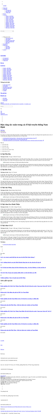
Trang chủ (5, 7)
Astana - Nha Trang (10, 20)
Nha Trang (8, 47)
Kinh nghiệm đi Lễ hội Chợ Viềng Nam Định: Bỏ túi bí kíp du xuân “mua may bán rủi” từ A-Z (26, 286)
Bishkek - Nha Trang (10, 23)
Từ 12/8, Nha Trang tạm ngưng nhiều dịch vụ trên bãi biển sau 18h (18, 272)
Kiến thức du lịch (11, 406)
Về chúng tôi (8, 10)
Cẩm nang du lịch (9, 38)
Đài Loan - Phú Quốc (10, 27)
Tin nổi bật (5, 44)
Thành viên (8, 12)
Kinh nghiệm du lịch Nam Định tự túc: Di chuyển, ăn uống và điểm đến (20, 298)
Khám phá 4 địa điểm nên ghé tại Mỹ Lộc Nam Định (15, 292)
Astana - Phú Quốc (10, 21)
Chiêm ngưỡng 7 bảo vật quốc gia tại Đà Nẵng (13, 277)
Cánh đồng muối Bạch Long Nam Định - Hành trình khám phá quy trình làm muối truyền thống (22, 140)
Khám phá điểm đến (10, 41)
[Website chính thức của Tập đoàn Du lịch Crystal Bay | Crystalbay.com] (16, 103)
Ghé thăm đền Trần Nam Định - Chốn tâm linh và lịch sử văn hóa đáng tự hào (19, 138)
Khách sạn (5, 45)
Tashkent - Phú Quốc (10, 26)
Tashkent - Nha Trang (10, 25)
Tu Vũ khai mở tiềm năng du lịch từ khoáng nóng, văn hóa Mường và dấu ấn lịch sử (23, 267)
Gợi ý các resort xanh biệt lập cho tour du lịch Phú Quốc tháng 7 (18, 257)
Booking (32, 411)
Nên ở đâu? (8, 39)
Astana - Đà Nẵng (9, 19)
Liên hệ (4, 49)
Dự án (4, 13)
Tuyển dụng (27, 411)
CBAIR (4, 5)
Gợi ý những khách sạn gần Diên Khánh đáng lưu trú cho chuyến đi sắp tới (21, 262)
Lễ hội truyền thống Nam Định (9, 244)
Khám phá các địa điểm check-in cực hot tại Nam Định (14, 139)
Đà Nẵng (7, 46)
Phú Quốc (8, 48)
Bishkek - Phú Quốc (10, 24)
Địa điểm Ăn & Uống (10, 40)
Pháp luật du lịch (18, 406)
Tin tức (19, 411)
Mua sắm (7, 42)
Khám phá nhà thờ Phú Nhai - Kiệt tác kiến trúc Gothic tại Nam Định (19, 305)
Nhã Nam (3, 130)
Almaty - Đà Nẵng (9, 16)
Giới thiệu (5, 9)
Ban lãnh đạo (8, 11)
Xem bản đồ (3, 375)
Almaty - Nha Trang (10, 17)
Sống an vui (28, 406)
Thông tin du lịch (4, 114)
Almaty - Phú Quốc (10, 18)
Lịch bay (5, 14)
